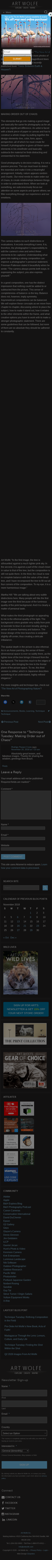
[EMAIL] (26, 31)
